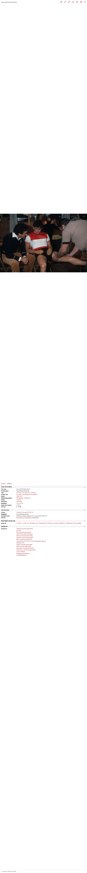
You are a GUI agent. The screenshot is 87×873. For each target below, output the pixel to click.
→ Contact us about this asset (8, 871)
